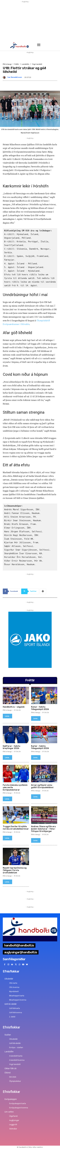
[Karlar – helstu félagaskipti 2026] (44, 734)
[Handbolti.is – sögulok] (16, 695)
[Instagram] (8, 965)
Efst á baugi (7, 64)
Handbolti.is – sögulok (14, 707)
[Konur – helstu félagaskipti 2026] (44, 695)
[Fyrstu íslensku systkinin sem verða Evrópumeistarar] (16, 773)
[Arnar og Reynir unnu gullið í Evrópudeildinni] (44, 773)
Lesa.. (7, 716)
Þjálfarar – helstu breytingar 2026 (11, 747)
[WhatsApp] (19, 965)
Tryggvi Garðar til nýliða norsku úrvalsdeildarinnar (16, 827)
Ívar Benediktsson (15, 77)
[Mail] (12, 965)
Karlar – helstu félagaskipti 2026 (40, 747)
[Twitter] (16, 965)
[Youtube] (23, 965)
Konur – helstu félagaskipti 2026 (40, 708)
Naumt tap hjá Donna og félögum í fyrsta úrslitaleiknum (15, 870)
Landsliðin (25, 64)
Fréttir (16, 64)
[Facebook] (5, 965)
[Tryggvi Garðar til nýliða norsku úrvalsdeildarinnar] (16, 815)
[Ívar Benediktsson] (5, 77)
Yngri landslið (37, 64)
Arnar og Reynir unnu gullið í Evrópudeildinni (42, 786)
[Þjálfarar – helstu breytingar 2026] (16, 734)
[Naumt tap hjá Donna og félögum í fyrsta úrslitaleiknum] (16, 856)
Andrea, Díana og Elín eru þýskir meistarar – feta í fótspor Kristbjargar (43, 828)
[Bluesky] (27, 965)
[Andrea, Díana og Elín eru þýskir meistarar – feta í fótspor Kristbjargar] (44, 815)
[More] (43, 591)
